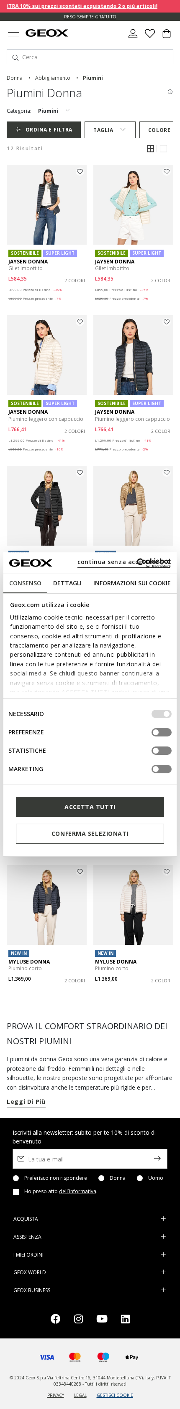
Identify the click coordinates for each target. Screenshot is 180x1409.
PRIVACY (55, 1395)
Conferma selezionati (90, 833)
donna (15, 77)
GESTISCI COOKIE (115, 1395)
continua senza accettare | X (123, 562)
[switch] (162, 732)
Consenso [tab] (25, 583)
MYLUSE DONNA (29, 961)
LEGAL (80, 1395)
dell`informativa (77, 1191)
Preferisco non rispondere (55, 1178)
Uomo (155, 1178)
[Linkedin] (125, 1320)
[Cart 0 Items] (166, 37)
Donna (118, 1178)
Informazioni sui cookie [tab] (132, 583)
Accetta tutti (89, 807)
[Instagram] (78, 1320)
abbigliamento (52, 77)
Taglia (103, 130)
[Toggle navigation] (13, 33)
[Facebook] (56, 1320)
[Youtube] (102, 1320)
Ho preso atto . (61, 1191)
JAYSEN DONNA (28, 261)
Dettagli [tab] (67, 583)
